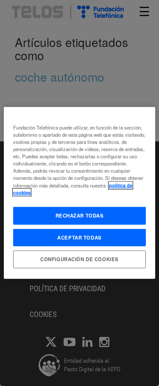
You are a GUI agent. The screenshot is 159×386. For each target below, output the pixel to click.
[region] (79, 193)
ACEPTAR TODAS (79, 237)
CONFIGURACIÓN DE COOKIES (79, 259)
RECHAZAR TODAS (80, 215)
